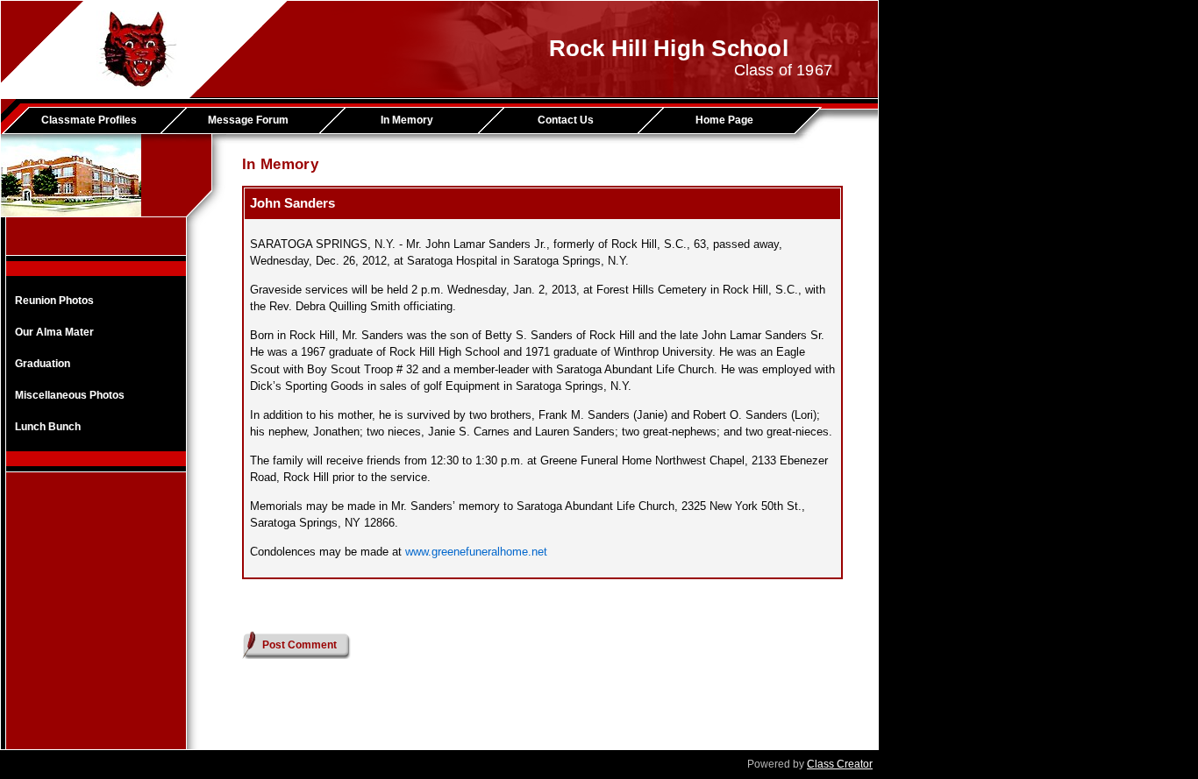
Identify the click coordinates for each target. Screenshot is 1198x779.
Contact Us (566, 120)
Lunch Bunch (48, 427)
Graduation (42, 364)
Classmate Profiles (89, 120)
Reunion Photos (54, 300)
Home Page (724, 120)
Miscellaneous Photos (70, 395)
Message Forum (248, 120)
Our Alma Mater (54, 332)
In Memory (407, 120)
